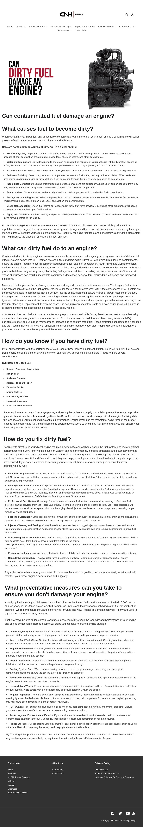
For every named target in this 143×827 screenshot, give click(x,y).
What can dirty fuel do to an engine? (49, 248)
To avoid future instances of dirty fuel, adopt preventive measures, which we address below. (73, 553)
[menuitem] (10, 27)
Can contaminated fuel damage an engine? (58, 116)
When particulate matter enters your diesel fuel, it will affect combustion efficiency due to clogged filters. (72, 170)
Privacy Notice (101, 769)
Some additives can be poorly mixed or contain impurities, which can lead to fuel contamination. (66, 192)
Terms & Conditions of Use (107, 773)
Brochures (12, 789)
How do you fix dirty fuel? (37, 439)
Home (10, 769)
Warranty (12, 773)
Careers (11, 785)
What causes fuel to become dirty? (47, 129)
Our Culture (57, 773)
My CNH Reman (113, 821)
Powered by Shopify (127, 821)
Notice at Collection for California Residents (114, 777)
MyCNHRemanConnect (19, 777)
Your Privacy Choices (18, 792)
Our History (57, 769)
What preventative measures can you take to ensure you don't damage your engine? (63, 591)
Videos (11, 781)
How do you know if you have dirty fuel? (55, 341)
